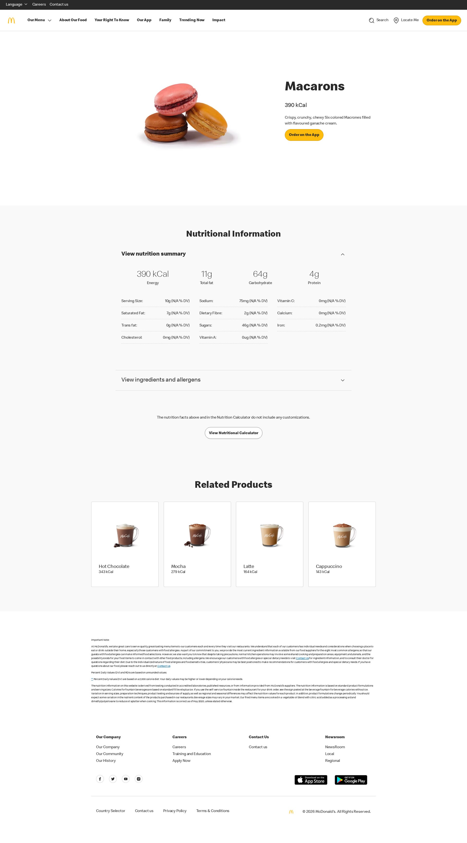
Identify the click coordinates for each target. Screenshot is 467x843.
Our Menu (36, 20)
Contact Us (302, 658)
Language (14, 5)
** (92, 679)
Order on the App (442, 21)
